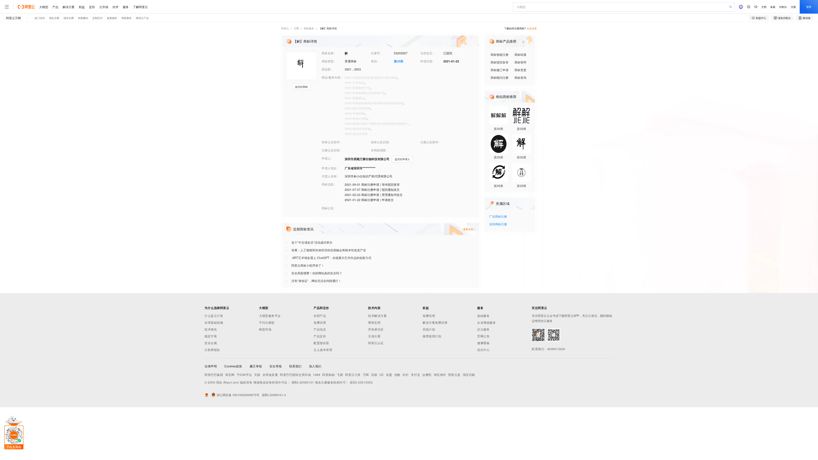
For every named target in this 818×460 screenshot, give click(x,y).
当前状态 (426, 53)
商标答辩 (520, 62)
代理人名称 (329, 176)
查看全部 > (469, 229)
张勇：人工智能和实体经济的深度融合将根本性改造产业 (328, 250)
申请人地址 (329, 168)
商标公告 (328, 208)
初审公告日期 (380, 142)
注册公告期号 (429, 142)
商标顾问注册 (499, 77)
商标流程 (328, 184)
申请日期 (426, 61)
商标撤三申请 (499, 70)
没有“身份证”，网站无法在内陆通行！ (316, 281)
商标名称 (328, 53)
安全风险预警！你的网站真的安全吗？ (316, 273)
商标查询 (520, 77)
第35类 (398, 61)
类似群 (326, 69)
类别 (374, 61)
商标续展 (520, 54)
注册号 (375, 53)
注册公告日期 (331, 150)
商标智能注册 (499, 54)
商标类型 (328, 61)
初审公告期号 (331, 142)
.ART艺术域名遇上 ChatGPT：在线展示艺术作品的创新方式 (331, 258)
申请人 (326, 158)
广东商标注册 (498, 216)
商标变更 (520, 70)
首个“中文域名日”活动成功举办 (311, 242)
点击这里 (532, 28)
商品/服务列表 (331, 77)
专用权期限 (378, 150)
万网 (296, 28)
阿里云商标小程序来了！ (307, 265)
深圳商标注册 (498, 224)
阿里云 (285, 28)
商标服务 (309, 28)
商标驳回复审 (499, 62)
